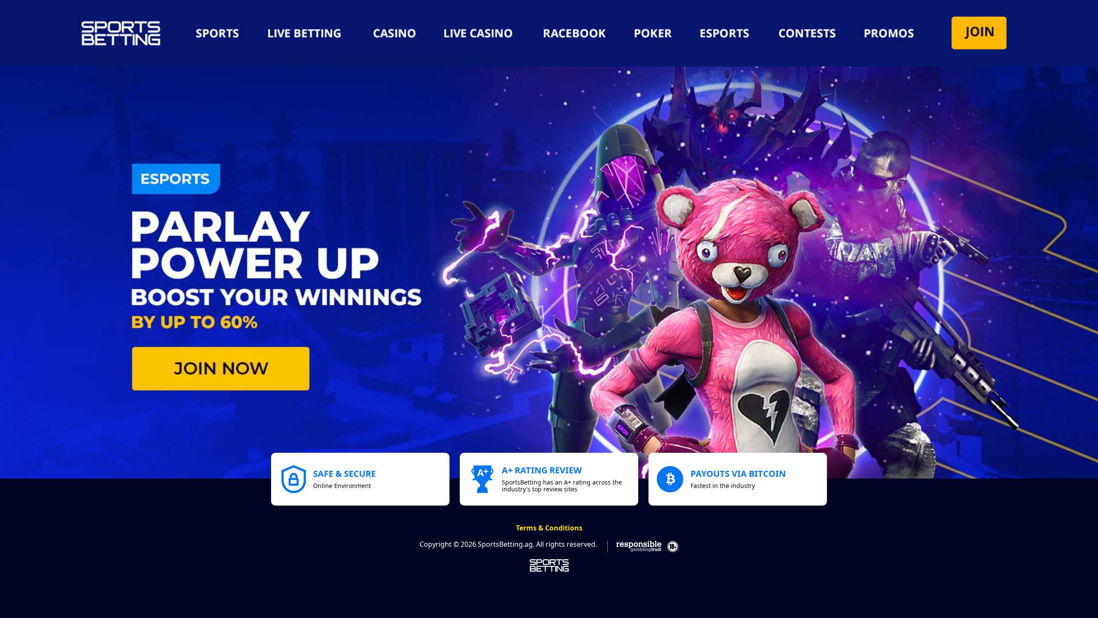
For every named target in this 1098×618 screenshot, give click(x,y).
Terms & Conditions (549, 528)
